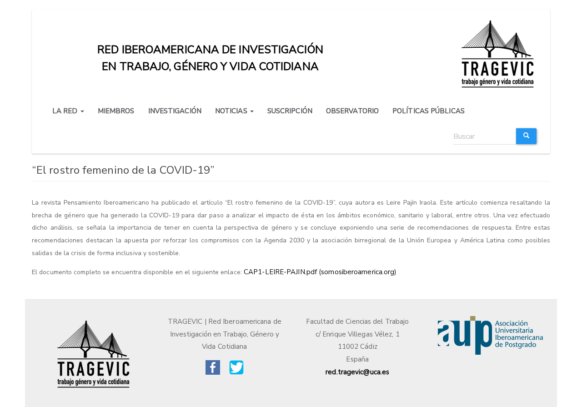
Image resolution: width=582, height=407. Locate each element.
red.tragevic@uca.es (357, 372)
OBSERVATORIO (352, 111)
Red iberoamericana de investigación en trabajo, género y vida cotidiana (210, 51)
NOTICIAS (232, 111)
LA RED (66, 111)
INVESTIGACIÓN (174, 111)
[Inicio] (499, 52)
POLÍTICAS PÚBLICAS (428, 111)
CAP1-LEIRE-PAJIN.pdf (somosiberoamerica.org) (320, 271)
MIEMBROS (116, 111)
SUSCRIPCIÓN (289, 111)
